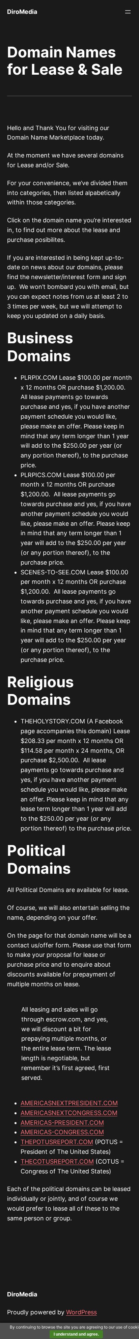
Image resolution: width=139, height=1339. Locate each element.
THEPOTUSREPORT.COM (57, 1141)
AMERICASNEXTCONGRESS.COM (69, 1112)
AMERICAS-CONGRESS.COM (62, 1132)
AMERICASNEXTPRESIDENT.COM (69, 1103)
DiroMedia (22, 11)
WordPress (81, 1312)
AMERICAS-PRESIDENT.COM (62, 1122)
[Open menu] (128, 12)
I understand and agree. (76, 1334)
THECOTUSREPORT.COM (57, 1161)
